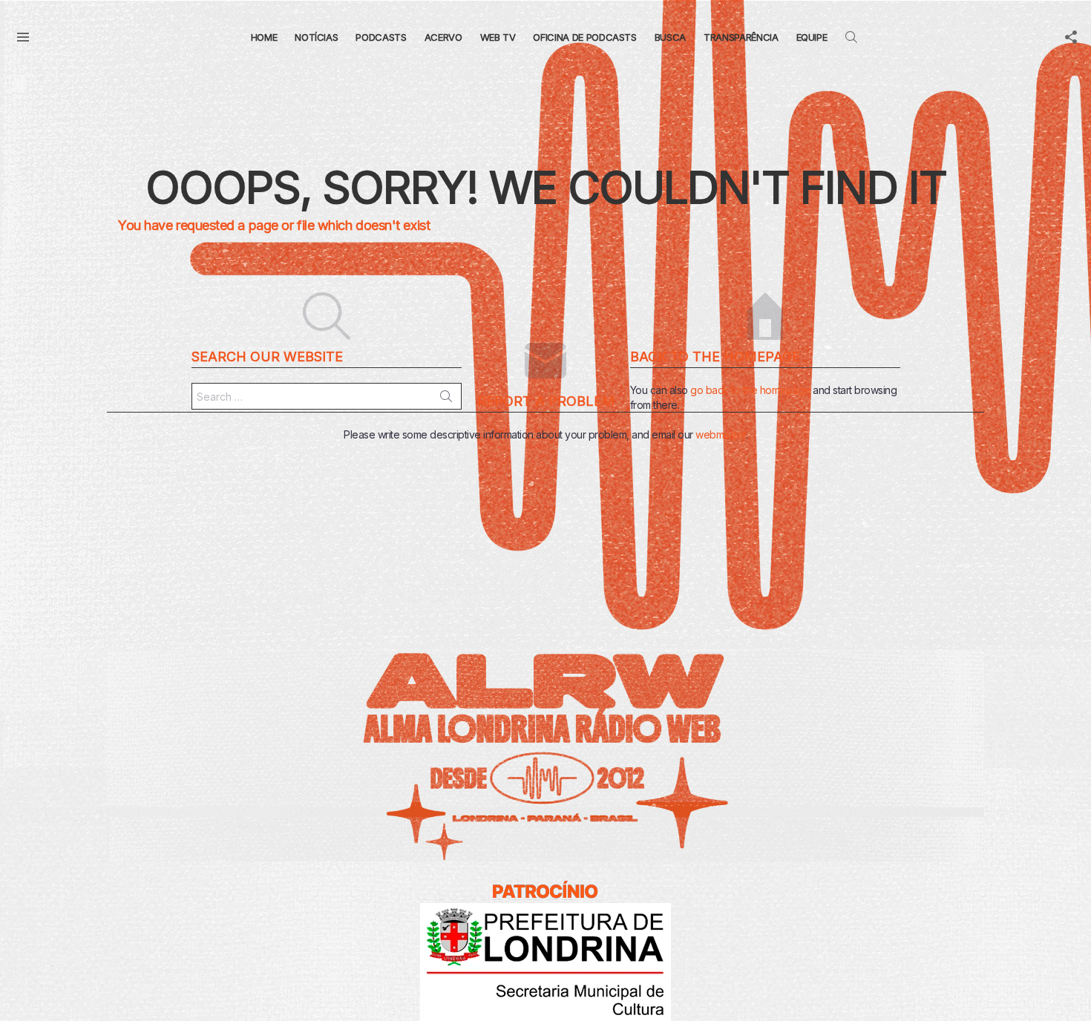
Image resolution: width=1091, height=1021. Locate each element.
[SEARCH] (851, 37)
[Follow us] (1071, 37)
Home (264, 37)
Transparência (741, 37)
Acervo (443, 37)
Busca (670, 37)
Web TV (498, 37)
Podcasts (381, 37)
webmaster (720, 434)
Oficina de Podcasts (584, 37)
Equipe (812, 37)
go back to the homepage (750, 390)
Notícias (316, 37)
